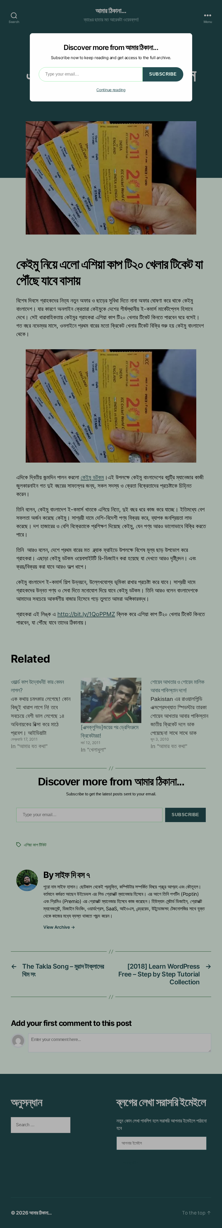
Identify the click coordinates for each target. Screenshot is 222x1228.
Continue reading (111, 89)
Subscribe (163, 74)
